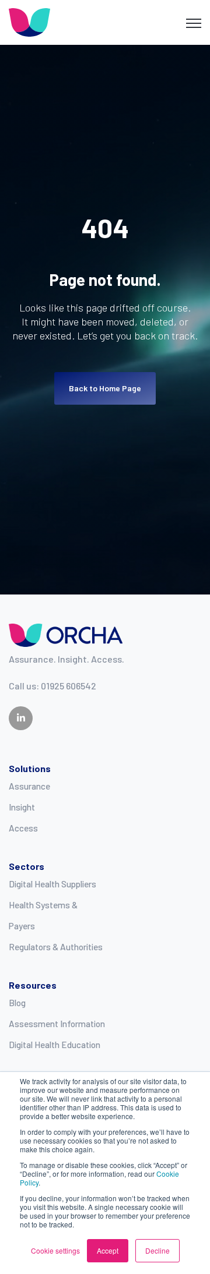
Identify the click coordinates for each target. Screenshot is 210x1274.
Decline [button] (157, 1250)
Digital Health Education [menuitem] (54, 1044)
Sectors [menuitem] (26, 866)
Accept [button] (107, 1250)
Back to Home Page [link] (105, 388)
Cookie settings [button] (55, 1250)
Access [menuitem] (23, 828)
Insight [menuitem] (22, 807)
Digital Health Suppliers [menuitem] (52, 884)
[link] (29, 21)
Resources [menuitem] (33, 984)
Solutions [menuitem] (30, 768)
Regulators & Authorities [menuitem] (56, 947)
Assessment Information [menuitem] (57, 1023)
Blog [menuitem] (17, 1002)
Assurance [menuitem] (29, 786)
